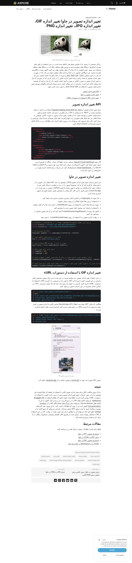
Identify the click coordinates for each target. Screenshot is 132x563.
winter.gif (75, 380)
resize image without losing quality (60, 460)
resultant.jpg (51, 380)
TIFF (81, 75)
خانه (99, 17)
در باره (88, 3)
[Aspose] (21, 2)
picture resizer (79, 460)
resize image (83, 456)
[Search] (111, 3)
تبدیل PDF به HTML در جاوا (88, 437)
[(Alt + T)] (107, 9)
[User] (116, 3)
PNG (72, 75)
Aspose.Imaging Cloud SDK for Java (66, 110)
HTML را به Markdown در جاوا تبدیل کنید (83, 444)
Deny (105, 555)
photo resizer (46, 456)
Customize (120, 555)
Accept (112, 550)
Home (112, 8)
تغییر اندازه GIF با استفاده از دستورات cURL (83, 98)
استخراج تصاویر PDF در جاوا (88, 440)
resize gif (56, 456)
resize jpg (43, 460)
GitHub (98, 412)
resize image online (69, 456)
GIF (76, 75)
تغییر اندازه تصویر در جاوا (90, 95)
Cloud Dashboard (84, 168)
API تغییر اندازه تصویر (91, 91)
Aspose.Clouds (91, 17)
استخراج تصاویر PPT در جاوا (88, 434)
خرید (61, 3)
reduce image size (93, 460)
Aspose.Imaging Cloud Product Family (87, 452)
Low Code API (94, 456)
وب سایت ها (79, 3)
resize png (96, 464)
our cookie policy (122, 546)
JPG (68, 75)
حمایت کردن (69, 3)
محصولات (53, 3)
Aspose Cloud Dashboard (84, 162)
